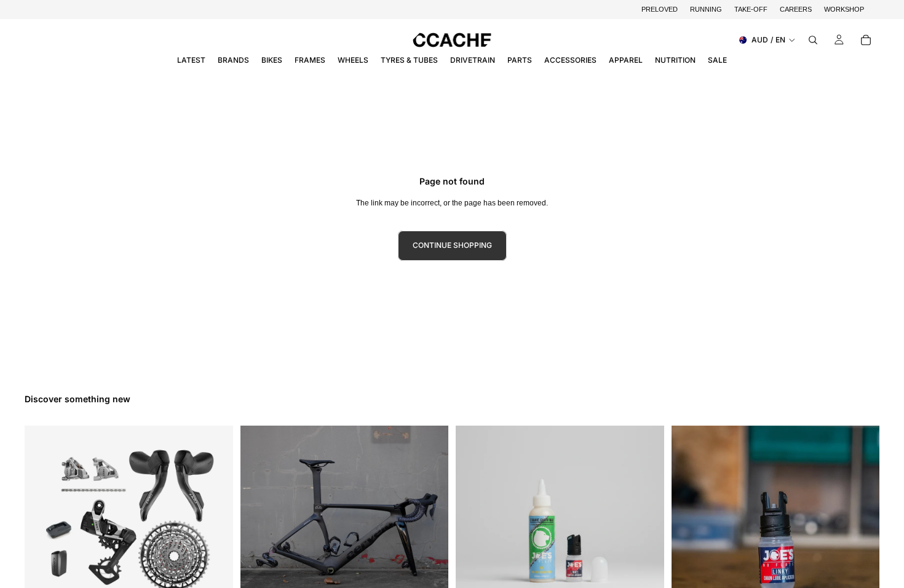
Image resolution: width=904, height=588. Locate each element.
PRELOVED (659, 9)
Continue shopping (452, 245)
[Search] (813, 40)
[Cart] (865, 40)
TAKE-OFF (750, 9)
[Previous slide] (258, 530)
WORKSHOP (844, 9)
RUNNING (706, 9)
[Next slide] (429, 530)
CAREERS (796, 9)
